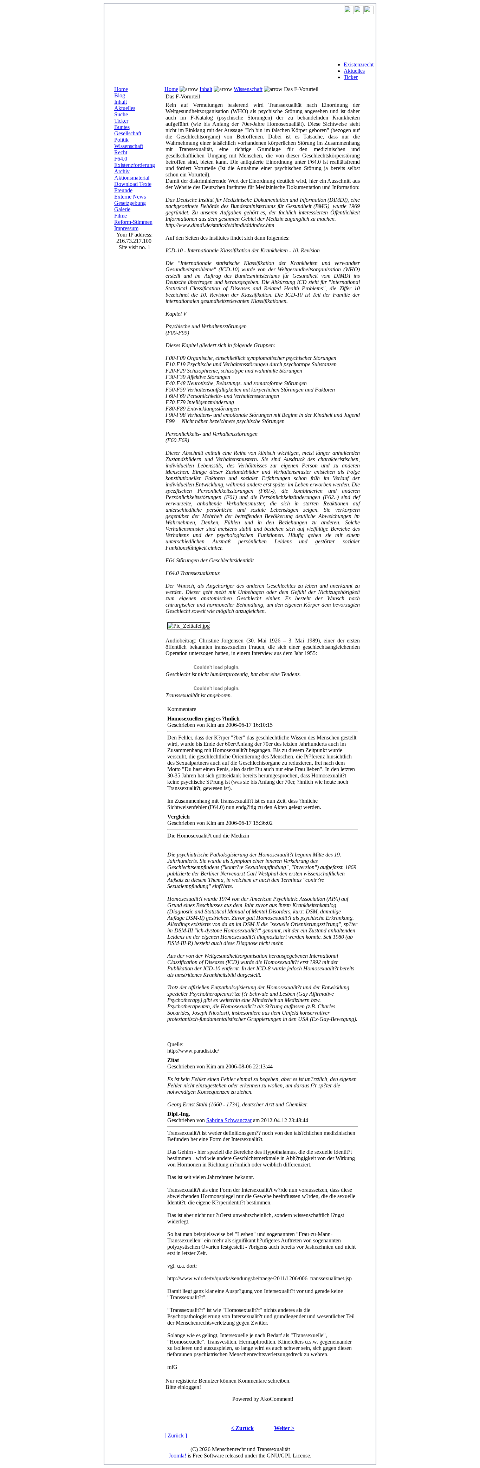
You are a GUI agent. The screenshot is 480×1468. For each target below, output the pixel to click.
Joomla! (177, 1456)
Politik (121, 140)
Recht (120, 152)
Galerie (122, 209)
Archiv (122, 171)
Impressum (126, 228)
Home (121, 89)
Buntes (122, 127)
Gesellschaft (127, 133)
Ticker (351, 77)
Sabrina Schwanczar (229, 1120)
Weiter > (284, 1428)
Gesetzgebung (130, 203)
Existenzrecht (359, 64)
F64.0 (120, 159)
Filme (120, 216)
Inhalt (120, 102)
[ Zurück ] (175, 1435)
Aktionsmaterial (131, 178)
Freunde (123, 190)
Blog (119, 95)
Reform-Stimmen (133, 222)
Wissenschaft (128, 146)
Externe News (130, 197)
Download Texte (132, 184)
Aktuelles (354, 71)
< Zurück (242, 1428)
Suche (121, 114)
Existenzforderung (134, 165)
